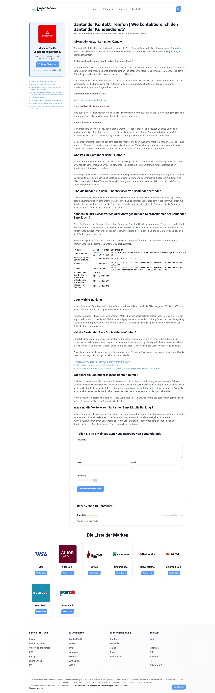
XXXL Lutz (74, 661)
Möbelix (73, 656)
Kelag (32, 656)
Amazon (73, 652)
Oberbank (114, 639)
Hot (151, 661)
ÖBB (31, 652)
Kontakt (136, 9)
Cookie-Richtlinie (82, 686)
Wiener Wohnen (37, 643)
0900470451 (98, 252)
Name (79, 462)
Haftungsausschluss (122, 686)
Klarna (112, 647)
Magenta (154, 647)
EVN (31, 665)
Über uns (122, 9)
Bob (152, 652)
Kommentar (81, 440)
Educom (154, 656)
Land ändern (179, 687)
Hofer (72, 643)
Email (134, 462)
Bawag (112, 652)
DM (71, 647)
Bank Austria (115, 656)
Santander (176, 48)
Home (95, 9)
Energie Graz (35, 661)
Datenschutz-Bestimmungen (101, 686)
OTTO (72, 665)
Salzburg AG (156, 665)
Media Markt (75, 639)
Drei (152, 639)
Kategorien (108, 9)
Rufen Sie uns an (48, 64)
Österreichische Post (39, 647)
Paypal (32, 639)
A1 (151, 643)
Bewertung (81, 476)
